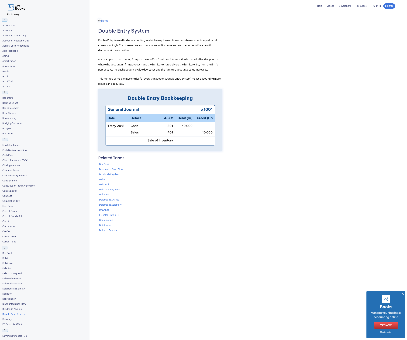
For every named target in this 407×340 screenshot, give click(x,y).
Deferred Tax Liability (13, 289)
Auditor (6, 86)
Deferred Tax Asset (12, 284)
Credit (5, 221)
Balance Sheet (10, 103)
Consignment (9, 181)
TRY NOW (386, 325)
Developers (345, 6)
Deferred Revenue (11, 279)
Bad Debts (7, 98)
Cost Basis (7, 206)
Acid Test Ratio (10, 51)
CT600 (6, 232)
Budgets (6, 128)
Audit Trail (7, 81)
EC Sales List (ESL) (12, 324)
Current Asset (9, 237)
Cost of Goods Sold (12, 216)
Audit (5, 76)
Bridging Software (12, 123)
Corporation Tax (11, 201)
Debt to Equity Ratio (12, 273)
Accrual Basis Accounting (15, 46)
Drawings (7, 319)
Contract (7, 196)
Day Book (7, 253)
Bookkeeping (9, 118)
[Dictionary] (17, 4)
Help (319, 6)
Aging (5, 56)
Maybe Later (386, 332)
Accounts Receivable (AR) (15, 41)
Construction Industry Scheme (18, 186)
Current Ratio (9, 242)
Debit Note (8, 263)
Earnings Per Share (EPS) (15, 336)
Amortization (9, 61)
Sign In (377, 6)
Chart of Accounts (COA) (15, 160)
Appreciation (9, 66)
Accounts (7, 31)
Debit (5, 258)
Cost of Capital (10, 211)
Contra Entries (9, 191)
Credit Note (8, 226)
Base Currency (9, 113)
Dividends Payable (12, 309)
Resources (361, 6)
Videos (330, 6)
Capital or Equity (11, 145)
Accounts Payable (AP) (14, 36)
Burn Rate (7, 134)
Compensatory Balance (14, 176)
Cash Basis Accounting (14, 150)
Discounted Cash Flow (14, 304)
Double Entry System (13, 314)
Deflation (7, 294)
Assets (5, 71)
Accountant (8, 25)
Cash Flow (7, 155)
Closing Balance (11, 165)
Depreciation (9, 299)
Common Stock (10, 171)
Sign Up (389, 6)
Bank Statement (10, 108)
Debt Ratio (8, 268)
